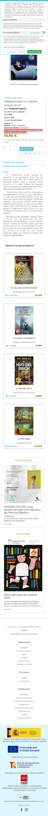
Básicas (22, 52)
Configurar (11, 52)
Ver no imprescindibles (14, 47)
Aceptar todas (34, 52)
